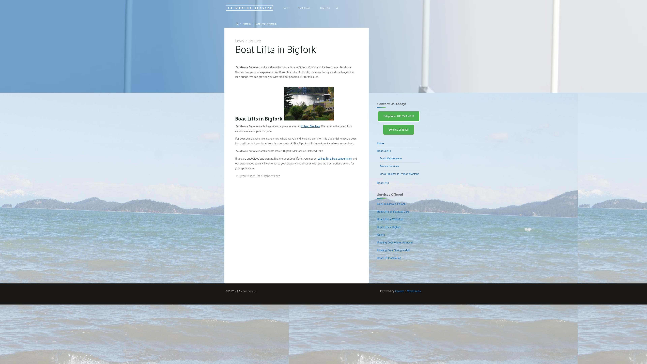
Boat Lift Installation (389, 258)
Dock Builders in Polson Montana (399, 174)
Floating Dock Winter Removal (395, 242)
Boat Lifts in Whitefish (390, 219)
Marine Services (389, 166)
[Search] (337, 8)
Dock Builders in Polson (391, 204)
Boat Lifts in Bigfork (389, 227)
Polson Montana (310, 126)
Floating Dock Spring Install (393, 250)
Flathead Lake (271, 176)
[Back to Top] (633, 359)
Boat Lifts (255, 41)
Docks (381, 234)
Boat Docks (384, 151)
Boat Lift (254, 176)
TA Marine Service (250, 7)
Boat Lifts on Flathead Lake (393, 211)
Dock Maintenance (391, 158)
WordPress (414, 291)
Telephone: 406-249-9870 (398, 116)
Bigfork (247, 24)
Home (380, 143)
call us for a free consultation (335, 158)
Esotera (399, 291)
